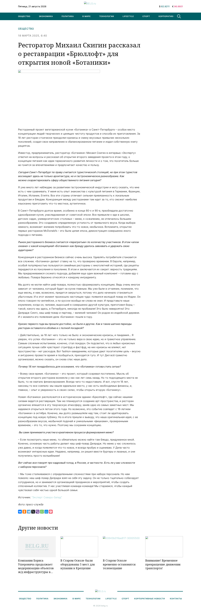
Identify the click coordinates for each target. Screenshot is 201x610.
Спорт (146, 16)
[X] (33, 512)
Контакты (176, 598)
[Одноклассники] (24, 512)
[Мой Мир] (46, 512)
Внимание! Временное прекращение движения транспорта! (162, 564)
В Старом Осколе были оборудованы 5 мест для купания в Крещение (77, 564)
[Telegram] (29, 512)
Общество (24, 16)
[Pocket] (51, 512)
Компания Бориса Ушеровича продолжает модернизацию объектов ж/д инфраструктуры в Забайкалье (36, 566)
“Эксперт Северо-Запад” (47, 497)
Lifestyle (128, 16)
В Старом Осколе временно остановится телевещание (119, 564)
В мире (86, 16)
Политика (68, 16)
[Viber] (37, 512)
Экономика (46, 16)
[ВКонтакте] (20, 512)
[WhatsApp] (42, 512)
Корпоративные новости (174, 16)
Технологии (106, 16)
